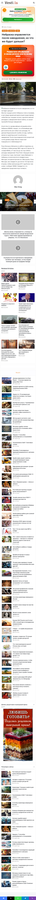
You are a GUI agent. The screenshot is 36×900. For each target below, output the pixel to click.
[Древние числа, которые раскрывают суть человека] (6, 583)
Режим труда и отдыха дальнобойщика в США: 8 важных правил (22, 883)
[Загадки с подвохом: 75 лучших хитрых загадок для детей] (6, 639)
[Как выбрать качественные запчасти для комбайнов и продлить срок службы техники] (6, 671)
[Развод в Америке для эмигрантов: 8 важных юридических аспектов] (6, 813)
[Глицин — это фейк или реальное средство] (6, 631)
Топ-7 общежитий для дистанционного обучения (25, 352)
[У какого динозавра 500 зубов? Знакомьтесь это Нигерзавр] (6, 679)
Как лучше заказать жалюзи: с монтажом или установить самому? (22, 686)
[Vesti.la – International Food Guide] (11, 2)
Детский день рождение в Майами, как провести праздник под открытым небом (23, 507)
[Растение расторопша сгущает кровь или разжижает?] (6, 492)
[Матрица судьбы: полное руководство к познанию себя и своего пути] (6, 429)
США (17, 31)
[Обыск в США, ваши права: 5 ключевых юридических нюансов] (6, 860)
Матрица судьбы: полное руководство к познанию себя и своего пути (22, 428)
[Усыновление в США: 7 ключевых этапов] (6, 445)
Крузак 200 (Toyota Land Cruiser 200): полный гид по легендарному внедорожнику (23, 622)
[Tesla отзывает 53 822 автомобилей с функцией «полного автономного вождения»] (9, 319)
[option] (18, 201)
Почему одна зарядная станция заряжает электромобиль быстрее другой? (23, 564)
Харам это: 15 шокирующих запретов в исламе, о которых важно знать (22, 396)
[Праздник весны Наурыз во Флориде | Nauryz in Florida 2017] (27, 277)
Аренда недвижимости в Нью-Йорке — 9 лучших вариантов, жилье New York (22, 380)
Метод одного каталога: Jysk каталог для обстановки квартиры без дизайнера (23, 420)
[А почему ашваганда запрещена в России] (6, 599)
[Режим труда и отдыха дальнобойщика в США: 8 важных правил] (6, 884)
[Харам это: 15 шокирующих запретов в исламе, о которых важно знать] (6, 396)
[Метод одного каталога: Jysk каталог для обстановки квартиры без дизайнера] (6, 420)
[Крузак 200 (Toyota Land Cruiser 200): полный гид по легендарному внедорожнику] (6, 622)
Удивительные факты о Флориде (16, 206)
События (11, 31)
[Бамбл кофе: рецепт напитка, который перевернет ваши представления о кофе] (6, 460)
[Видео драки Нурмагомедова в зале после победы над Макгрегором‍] (9, 277)
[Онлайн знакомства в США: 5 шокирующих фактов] (6, 500)
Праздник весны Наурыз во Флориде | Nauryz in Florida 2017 (26, 285)
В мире (9, 27)
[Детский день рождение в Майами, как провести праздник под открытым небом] (6, 507)
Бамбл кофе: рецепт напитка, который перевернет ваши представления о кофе (21, 459)
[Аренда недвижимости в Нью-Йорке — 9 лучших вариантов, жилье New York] (6, 380)
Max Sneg (18, 187)
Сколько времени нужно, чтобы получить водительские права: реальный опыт (22, 662)
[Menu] (2, 3)
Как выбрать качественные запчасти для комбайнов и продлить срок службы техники (22, 670)
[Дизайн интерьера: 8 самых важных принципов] (6, 557)
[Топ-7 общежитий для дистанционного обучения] (27, 344)
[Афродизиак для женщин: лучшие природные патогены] (6, 469)
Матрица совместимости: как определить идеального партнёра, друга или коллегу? (22, 874)
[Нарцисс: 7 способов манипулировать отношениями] (6, 437)
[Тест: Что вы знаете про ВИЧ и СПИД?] (6, 531)
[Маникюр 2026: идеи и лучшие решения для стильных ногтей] (6, 523)
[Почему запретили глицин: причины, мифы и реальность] (6, 413)
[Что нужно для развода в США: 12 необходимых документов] (6, 476)
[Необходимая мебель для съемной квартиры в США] (6, 516)
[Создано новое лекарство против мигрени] (6, 607)
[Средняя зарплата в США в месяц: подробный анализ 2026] (6, 389)
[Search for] (34, 3)
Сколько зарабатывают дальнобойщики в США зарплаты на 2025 (23, 820)
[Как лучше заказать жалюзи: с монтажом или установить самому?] (6, 687)
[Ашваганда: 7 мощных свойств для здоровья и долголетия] (6, 789)
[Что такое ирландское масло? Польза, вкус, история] (6, 646)
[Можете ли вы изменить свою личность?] (6, 615)
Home (4, 27)
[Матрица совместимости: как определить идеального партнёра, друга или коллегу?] (6, 875)
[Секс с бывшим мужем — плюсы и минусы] (6, 484)
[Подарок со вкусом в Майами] (9, 297)
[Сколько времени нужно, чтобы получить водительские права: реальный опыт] (6, 662)
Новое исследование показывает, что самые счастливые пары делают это (23, 653)
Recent (18, 372)
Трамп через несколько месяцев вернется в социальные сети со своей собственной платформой (26, 307)
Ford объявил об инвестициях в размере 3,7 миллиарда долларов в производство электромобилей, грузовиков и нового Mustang (26, 330)
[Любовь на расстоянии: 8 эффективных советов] (6, 695)
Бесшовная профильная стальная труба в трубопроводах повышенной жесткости (23, 590)
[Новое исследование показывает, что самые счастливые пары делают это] (6, 654)
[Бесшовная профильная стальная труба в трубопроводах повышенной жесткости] (6, 591)
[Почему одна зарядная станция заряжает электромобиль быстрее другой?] (6, 565)
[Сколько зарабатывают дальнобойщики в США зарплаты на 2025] (6, 820)
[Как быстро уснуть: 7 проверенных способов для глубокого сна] (6, 405)
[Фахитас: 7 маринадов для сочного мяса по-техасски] (6, 867)
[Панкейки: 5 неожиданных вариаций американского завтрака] (6, 452)
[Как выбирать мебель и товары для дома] (6, 549)
